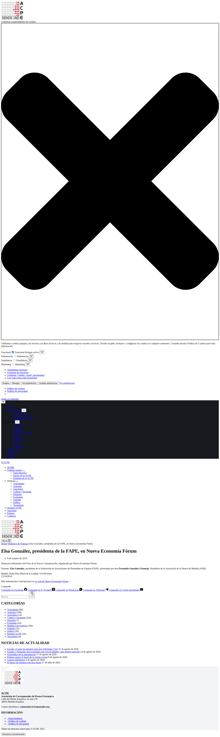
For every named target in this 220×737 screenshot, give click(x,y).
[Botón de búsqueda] (32, 594)
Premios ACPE (14, 508)
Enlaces (11, 513)
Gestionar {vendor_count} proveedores (25, 375)
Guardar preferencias (48, 383)
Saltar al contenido (10, 399)
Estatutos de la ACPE (23, 478)
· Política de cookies (16, 721)
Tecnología (18, 505)
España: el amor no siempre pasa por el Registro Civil (32, 649)
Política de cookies (16, 388)
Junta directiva (20, 473)
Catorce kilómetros (16, 660)
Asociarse (11, 510)
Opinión (17, 500)
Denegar (15, 383)
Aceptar (5, 383)
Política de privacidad (17, 391)
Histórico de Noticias (17, 625)
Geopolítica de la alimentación (21, 654)
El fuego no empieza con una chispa (24, 662)
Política (16, 502)
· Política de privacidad (18, 724)
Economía (18, 497)
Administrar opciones (17, 369)
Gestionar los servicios (17, 372)
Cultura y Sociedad (22, 491)
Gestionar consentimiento (13, 734)
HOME (10, 467)
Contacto (11, 516)
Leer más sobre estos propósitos (22, 378)
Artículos (17, 486)
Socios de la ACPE (22, 475)
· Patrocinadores (14, 718)
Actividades (18, 483)
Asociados (18, 489)
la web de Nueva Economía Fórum (51, 581)
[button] (110, 181)
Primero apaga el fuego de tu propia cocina (27, 657)
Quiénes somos (14, 470)
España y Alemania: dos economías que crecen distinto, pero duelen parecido (43, 651)
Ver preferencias (29, 383)
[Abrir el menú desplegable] (17, 481)
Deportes (17, 494)
